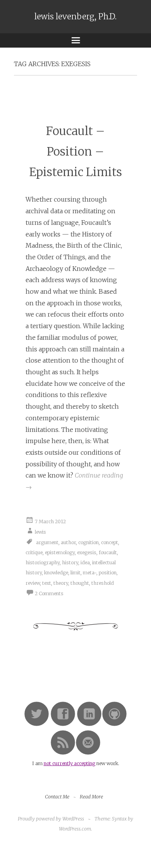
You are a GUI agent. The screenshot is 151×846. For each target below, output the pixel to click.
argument (47, 542)
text (46, 583)
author (68, 542)
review (33, 583)
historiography (43, 562)
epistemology (60, 552)
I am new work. (75, 763)
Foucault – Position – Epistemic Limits (75, 151)
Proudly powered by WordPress (51, 819)
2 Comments (49, 593)
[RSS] (63, 753)
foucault (108, 552)
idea (85, 562)
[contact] (88, 753)
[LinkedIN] (89, 725)
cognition (88, 542)
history (70, 562)
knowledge (56, 572)
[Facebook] (63, 725)
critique (34, 552)
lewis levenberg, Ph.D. (75, 17)
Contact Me (57, 797)
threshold (102, 583)
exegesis (86, 552)
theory (60, 583)
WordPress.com (75, 829)
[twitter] (36, 725)
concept (109, 542)
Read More (91, 797)
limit (75, 572)
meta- (89, 572)
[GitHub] (114, 725)
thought (79, 583)
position (108, 572)
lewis (40, 531)
